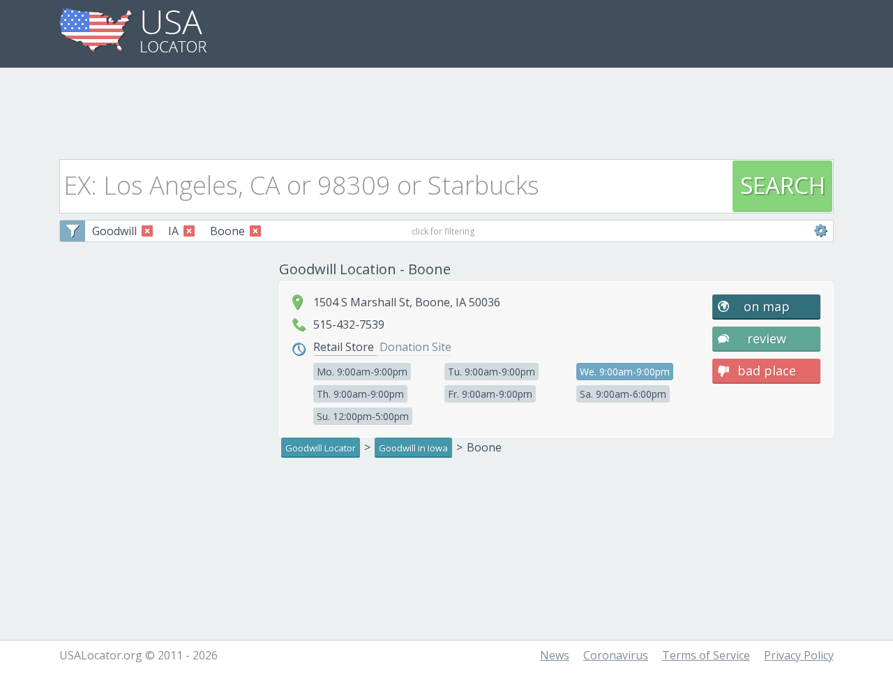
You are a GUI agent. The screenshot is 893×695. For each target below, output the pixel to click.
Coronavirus (615, 655)
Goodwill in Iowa (413, 448)
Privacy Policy (799, 655)
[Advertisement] (446, 109)
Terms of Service (706, 655)
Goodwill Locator (320, 448)
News (554, 655)
